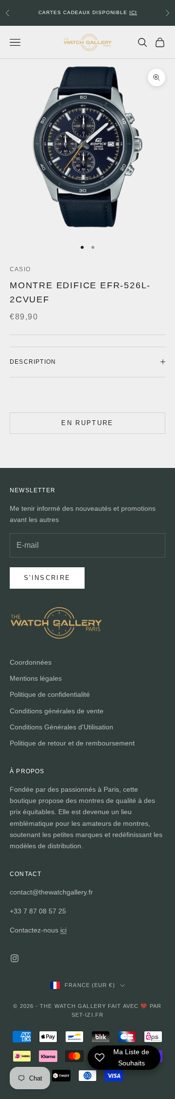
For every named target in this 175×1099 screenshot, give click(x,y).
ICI (133, 12)
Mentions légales (36, 678)
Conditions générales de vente (57, 711)
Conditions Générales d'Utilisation (61, 727)
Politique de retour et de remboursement (72, 743)
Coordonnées (31, 662)
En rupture (87, 423)
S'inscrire (47, 577)
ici (63, 930)
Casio (20, 269)
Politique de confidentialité (50, 694)
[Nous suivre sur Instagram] (14, 958)
